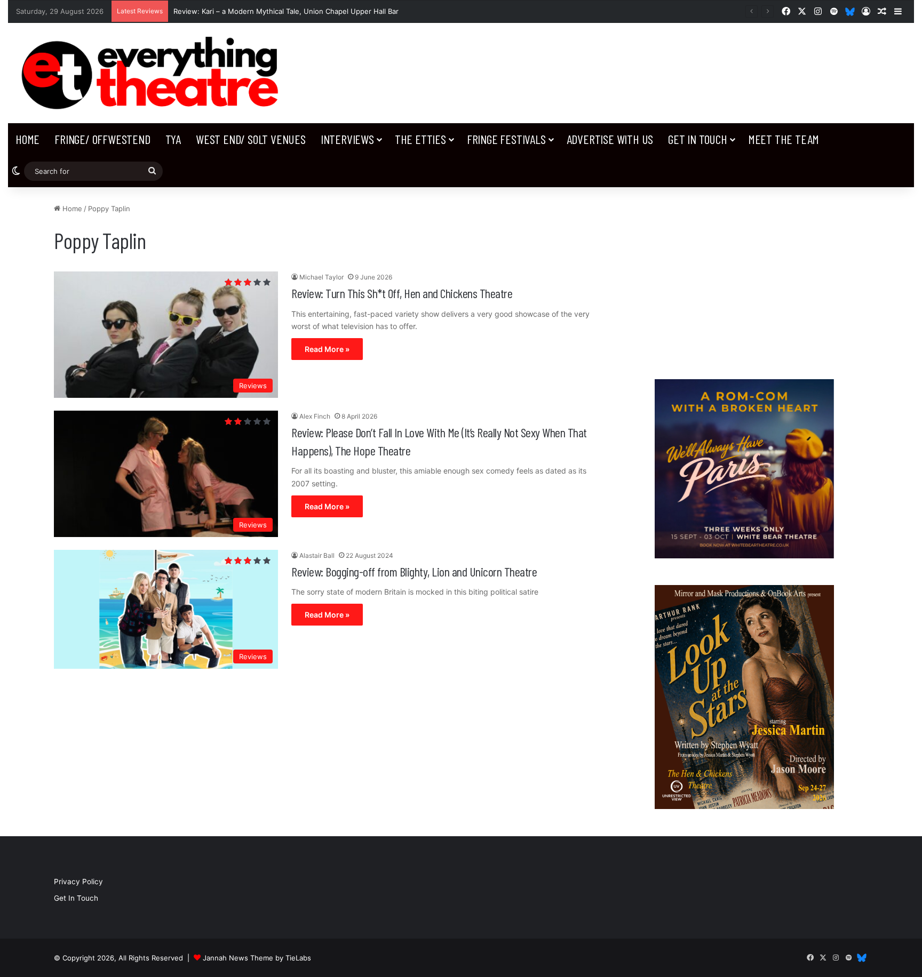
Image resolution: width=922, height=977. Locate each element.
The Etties (420, 139)
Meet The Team (783, 139)
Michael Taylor (321, 277)
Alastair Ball (317, 555)
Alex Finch (314, 416)
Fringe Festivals (506, 139)
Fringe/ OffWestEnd (102, 139)
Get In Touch (697, 139)
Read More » (327, 349)
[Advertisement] (744, 278)
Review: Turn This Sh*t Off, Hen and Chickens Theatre (401, 293)
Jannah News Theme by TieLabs (257, 958)
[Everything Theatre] (153, 73)
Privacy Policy (78, 881)
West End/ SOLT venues (251, 139)
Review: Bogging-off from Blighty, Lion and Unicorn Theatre (414, 571)
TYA (173, 139)
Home (27, 139)
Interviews (347, 139)
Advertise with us (610, 139)
